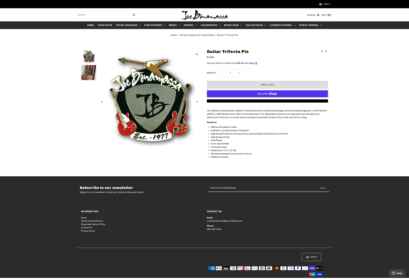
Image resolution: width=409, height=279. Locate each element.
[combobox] (103, 15)
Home (174, 35)
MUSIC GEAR (231, 25)
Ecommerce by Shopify (140, 274)
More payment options (267, 101)
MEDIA (173, 25)
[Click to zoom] (197, 54)
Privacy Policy (88, 231)
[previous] (322, 51)
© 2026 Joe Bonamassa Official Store (99, 274)
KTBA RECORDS (153, 25)
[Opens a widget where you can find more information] (397, 273)
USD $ (327, 4)
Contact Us (86, 227)
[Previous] (102, 101)
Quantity (211, 72)
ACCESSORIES (209, 25)
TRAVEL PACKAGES (126, 25)
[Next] (197, 101)
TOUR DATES (105, 25)
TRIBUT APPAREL (309, 25)
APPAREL (189, 25)
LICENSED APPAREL (281, 25)
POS (122, 274)
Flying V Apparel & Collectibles (197, 35)
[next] (326, 51)
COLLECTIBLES (254, 25)
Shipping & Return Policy (93, 224)
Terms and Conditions (92, 221)
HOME (90, 25)
